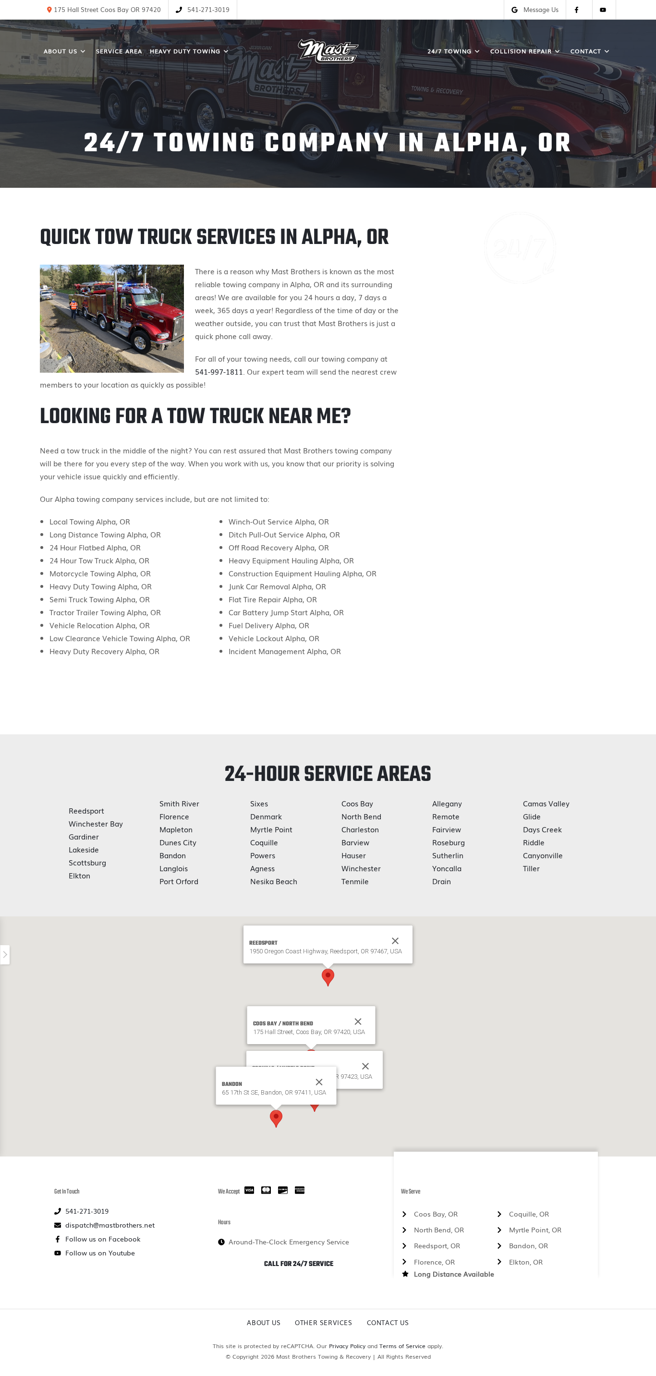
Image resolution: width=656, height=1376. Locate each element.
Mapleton (176, 829)
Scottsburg (87, 862)
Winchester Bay (96, 823)
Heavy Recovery (520, 410)
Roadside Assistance (520, 546)
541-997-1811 (219, 371)
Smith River (179, 803)
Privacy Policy (347, 1345)
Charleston (360, 829)
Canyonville (543, 855)
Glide (532, 816)
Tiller (531, 868)
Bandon (172, 855)
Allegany (447, 803)
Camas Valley (546, 803)
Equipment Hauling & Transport (520, 478)
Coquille (264, 842)
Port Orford (178, 881)
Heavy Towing (520, 388)
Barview (355, 842)
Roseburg (448, 842)
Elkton (79, 875)
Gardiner (84, 836)
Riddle (534, 842)
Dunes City (177, 842)
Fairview (446, 829)
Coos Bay (357, 803)
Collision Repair (520, 456)
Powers (262, 855)
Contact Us (388, 1322)
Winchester (361, 868)
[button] (328, 977)
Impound (520, 501)
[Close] (358, 1021)
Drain (441, 881)
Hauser (353, 855)
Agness (262, 868)
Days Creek (542, 829)
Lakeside (84, 849)
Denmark (266, 816)
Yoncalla (447, 868)
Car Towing (520, 433)
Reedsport (86, 810)
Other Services (323, 1322)
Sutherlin (447, 855)
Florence (174, 816)
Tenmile (355, 881)
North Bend (361, 816)
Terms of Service (402, 1345)
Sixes (259, 803)
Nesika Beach (273, 881)
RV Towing (520, 568)
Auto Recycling (520, 523)
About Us (263, 1322)
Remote (446, 816)
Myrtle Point (271, 829)
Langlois (173, 868)
